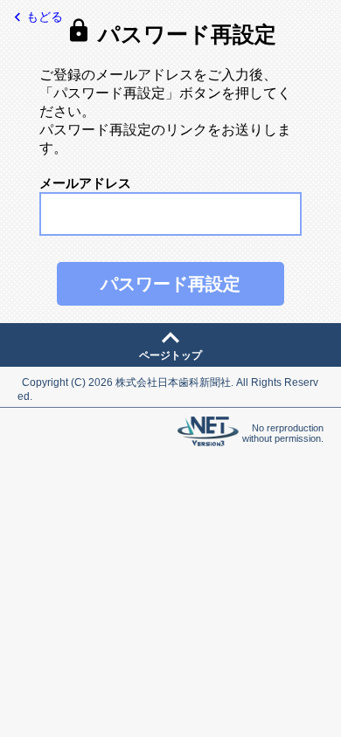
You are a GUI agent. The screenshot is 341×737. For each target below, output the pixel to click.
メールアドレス (85, 183)
